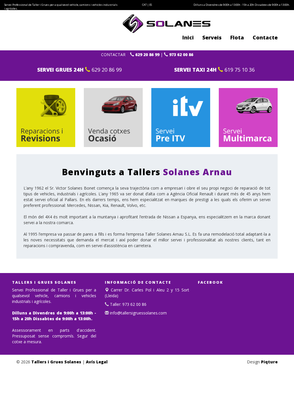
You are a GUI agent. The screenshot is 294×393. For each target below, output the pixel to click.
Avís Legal (97, 362)
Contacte (265, 37)
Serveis (212, 37)
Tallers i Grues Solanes (56, 362)
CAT (144, 5)
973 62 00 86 (180, 54)
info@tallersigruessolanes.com (138, 313)
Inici (188, 37)
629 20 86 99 (146, 54)
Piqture (269, 362)
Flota (237, 37)
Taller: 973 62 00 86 (127, 304)
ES (150, 5)
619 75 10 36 (239, 69)
